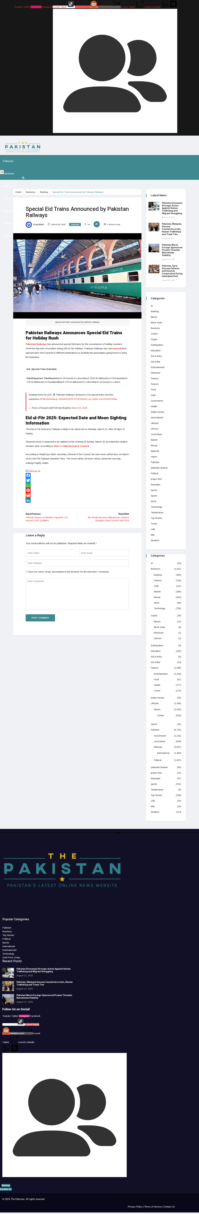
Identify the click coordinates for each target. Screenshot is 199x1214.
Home (18, 192)
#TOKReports (81, 399)
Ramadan (155, 484)
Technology (10, 235)
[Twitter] (77, 480)
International (10, 210)
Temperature (157, 512)
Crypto (154, 339)
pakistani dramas (159, 468)
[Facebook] (77, 475)
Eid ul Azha (156, 356)
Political (154, 473)
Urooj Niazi (38, 224)
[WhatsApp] (77, 485)
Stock (153, 501)
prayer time (156, 479)
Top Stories (156, 518)
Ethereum (155, 373)
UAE (153, 529)
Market (154, 440)
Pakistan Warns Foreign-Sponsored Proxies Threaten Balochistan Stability (172, 250)
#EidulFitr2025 (66, 399)
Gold (153, 395)
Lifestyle (155, 423)
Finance (155, 384)
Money (154, 445)
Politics (7, 185)
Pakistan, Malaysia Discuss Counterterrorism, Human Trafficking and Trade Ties (171, 229)
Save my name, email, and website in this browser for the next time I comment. (68, 571)
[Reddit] (77, 495)
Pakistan (8, 161)
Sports (7, 198)
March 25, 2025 (79, 408)
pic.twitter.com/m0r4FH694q (102, 399)
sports (154, 490)
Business (8, 173)
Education (156, 350)
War (153, 535)
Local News (156, 434)
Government (157, 401)
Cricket (154, 334)
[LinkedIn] (77, 500)
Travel (154, 523)
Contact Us (169, 1206)
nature (154, 456)
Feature (154, 378)
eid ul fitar (155, 361)
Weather (155, 540)
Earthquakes (157, 345)
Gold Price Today (11, 957)
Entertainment (157, 367)
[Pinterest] (77, 490)
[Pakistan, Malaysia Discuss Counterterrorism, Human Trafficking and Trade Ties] (153, 227)
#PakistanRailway (49, 399)
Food (153, 389)
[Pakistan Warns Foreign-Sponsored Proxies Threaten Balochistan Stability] (153, 248)
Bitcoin (154, 317)
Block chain (156, 322)
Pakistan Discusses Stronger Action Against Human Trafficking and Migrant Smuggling (172, 208)
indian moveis (157, 412)
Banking (44, 192)
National (155, 451)
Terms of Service (153, 1206)
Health (154, 406)
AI (152, 306)
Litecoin (154, 428)
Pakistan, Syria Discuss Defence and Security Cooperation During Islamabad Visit (172, 271)
